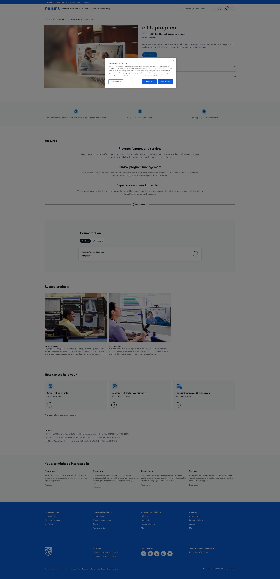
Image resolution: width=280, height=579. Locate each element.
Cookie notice (157, 75)
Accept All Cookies (165, 81)
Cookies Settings (116, 81)
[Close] (173, 60)
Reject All (149, 81)
